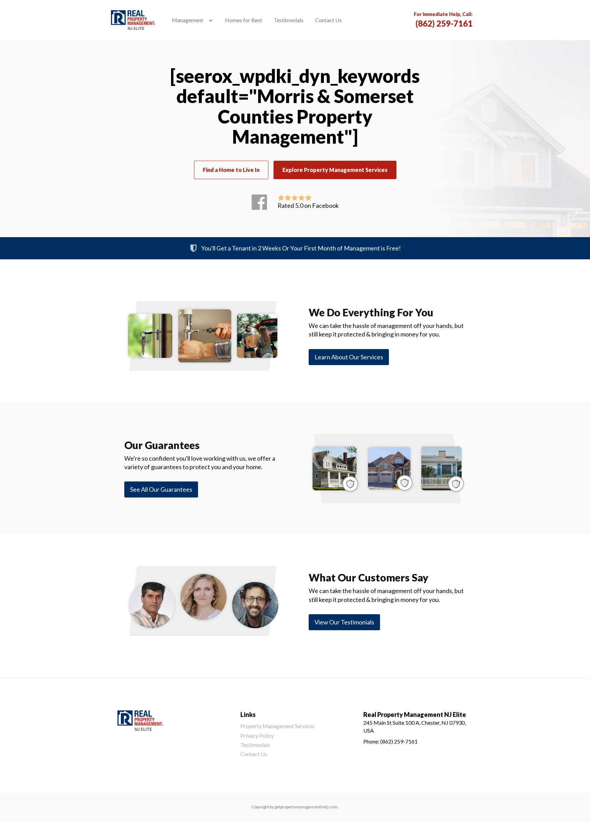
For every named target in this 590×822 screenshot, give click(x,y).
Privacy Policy (257, 735)
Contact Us (328, 20)
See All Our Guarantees (161, 489)
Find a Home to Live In (231, 170)
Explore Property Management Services (335, 170)
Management (187, 20)
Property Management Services (277, 726)
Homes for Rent (243, 20)
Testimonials (289, 20)
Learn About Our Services (348, 357)
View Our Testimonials (344, 622)
